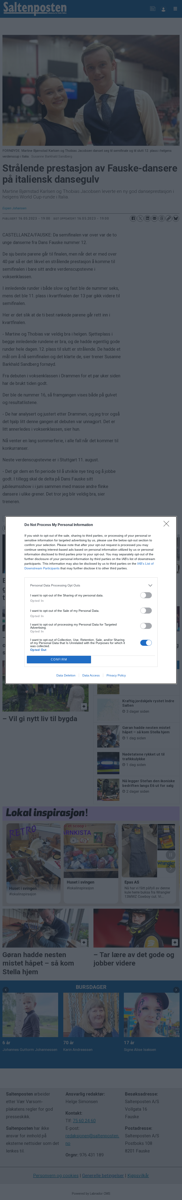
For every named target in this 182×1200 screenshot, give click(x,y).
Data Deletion (65, 675)
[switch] (146, 595)
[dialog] (91, 600)
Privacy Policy (116, 675)
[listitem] (91, 585)
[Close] (168, 525)
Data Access (91, 675)
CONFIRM (59, 659)
